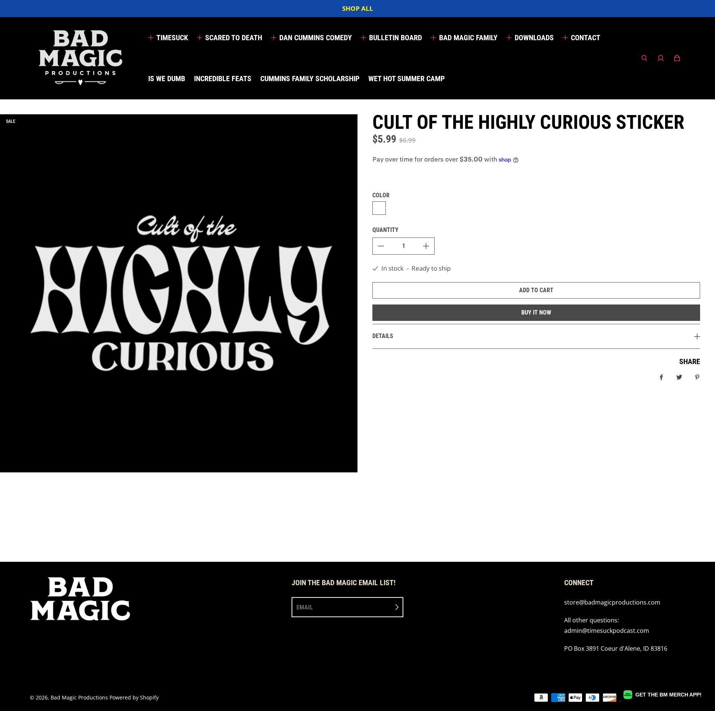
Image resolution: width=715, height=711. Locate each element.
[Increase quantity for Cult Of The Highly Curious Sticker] (426, 246)
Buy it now (536, 312)
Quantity (385, 229)
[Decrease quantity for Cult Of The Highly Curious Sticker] (381, 246)
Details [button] (382, 335)
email (304, 607)
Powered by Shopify (134, 697)
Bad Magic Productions (79, 697)
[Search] (644, 58)
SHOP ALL (357, 8)
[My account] (660, 58)
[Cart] (677, 58)
